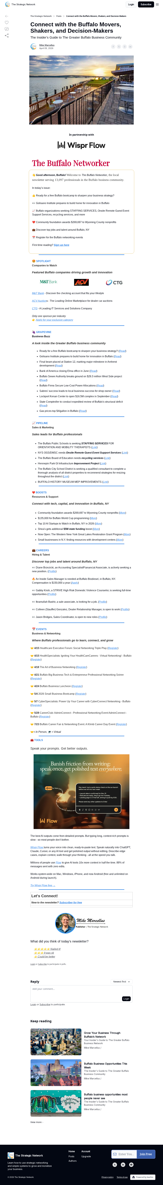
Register (113, 648)
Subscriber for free (70, 902)
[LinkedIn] (123, 1164)
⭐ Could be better (44, 956)
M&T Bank (38, 293)
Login (131, 4)
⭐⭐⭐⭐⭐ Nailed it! (47, 949)
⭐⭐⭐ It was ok (44, 952)
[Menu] (157, 4)
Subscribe (146, 4)
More (122, 512)
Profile (52, 571)
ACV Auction (39, 301)
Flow (58, 862)
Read (122, 351)
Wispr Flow (37, 847)
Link (94, 447)
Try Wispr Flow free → (42, 885)
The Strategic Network (41, 16)
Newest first (119, 981)
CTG (34, 308)
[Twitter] (114, 1164)
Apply (74, 582)
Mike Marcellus (46, 45)
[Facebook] (131, 1164)
